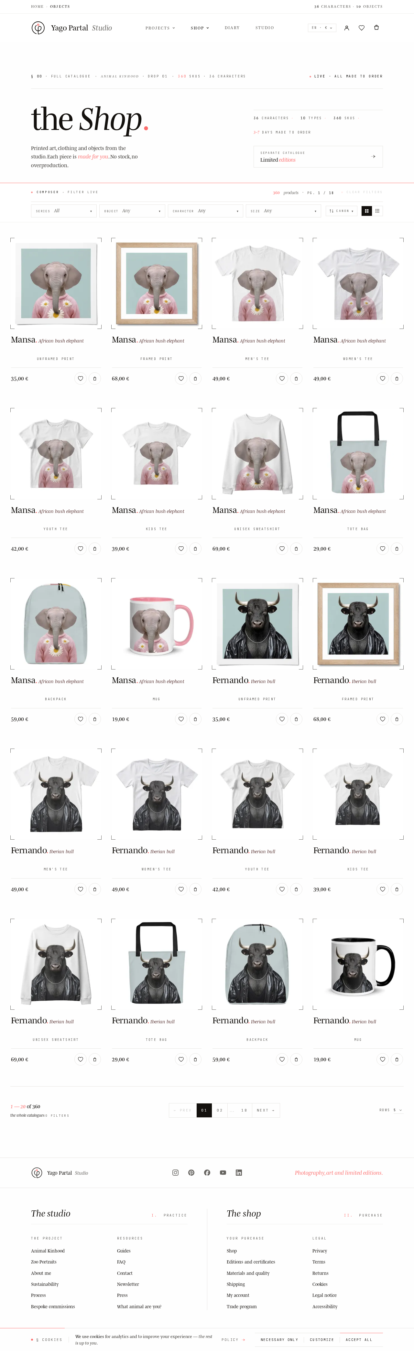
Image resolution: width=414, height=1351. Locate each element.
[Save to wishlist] (80, 378)
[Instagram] (175, 1173)
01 (204, 1110)
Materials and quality (248, 1273)
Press (122, 1295)
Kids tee (157, 529)
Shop (197, 27)
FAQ (121, 1261)
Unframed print (56, 359)
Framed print (156, 359)
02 (220, 1110)
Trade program (242, 1306)
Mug (157, 699)
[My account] (346, 27)
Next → (266, 1110)
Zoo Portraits (44, 1261)
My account (238, 1295)
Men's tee (257, 359)
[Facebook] (207, 1173)
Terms (318, 1261)
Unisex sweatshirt (257, 529)
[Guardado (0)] (361, 27)
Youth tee (56, 529)
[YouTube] (223, 1173)
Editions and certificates (251, 1261)
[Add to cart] (95, 378)
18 (244, 1110)
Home (37, 6)
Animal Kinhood (48, 1250)
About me (41, 1273)
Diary (232, 27)
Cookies (320, 1284)
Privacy (319, 1250)
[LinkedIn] (239, 1173)
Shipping (236, 1284)
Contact (125, 1273)
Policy (230, 1339)
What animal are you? (139, 1306)
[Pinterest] (191, 1173)
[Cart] (376, 27)
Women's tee (358, 359)
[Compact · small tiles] (377, 211)
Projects (158, 27)
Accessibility (324, 1306)
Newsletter (128, 1284)
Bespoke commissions (53, 1306)
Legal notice (324, 1295)
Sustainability (45, 1284)
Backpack (56, 699)
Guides (124, 1250)
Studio (265, 27)
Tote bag (358, 529)
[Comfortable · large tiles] (367, 211)
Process (38, 1295)
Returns (320, 1273)
